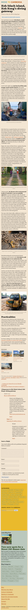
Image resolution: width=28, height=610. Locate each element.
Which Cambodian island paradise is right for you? (18, 359)
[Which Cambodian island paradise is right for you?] (18, 354)
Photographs (11, 504)
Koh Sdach (13, 377)
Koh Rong (4, 492)
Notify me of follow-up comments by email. (13, 473)
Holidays (4, 504)
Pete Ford (17, 14)
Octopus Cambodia (18, 137)
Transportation (18, 492)
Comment (4, 448)
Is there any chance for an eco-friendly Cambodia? (11, 384)
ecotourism (7, 377)
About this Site (5, 599)
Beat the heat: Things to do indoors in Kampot (13, 386)
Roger (8, 419)
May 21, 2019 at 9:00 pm (10, 395)
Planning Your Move (7, 589)
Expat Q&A (18, 494)
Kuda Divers (8, 137)
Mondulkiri (11, 490)
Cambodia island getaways (5, 358)
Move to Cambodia (11, 2)
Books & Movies (14, 497)
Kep (22, 490)
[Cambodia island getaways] (6, 354)
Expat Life (11, 492)
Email (3, 464)
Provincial (4, 490)
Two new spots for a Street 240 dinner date (13, 548)
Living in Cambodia (6, 592)
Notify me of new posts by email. (11, 474)
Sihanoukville (20, 502)
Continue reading (6, 561)
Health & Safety (5, 494)
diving (18, 377)
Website (3, 468)
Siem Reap (12, 502)
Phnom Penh (5, 502)
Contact (3, 601)
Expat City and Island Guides (9, 597)
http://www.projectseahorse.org (17, 414)
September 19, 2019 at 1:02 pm (14, 421)
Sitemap (3, 604)
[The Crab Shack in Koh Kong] (6, 366)
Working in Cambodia (7, 594)
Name (3, 459)
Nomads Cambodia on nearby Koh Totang (11, 340)
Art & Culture (5, 497)
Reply (11, 416)
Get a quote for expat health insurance (11, 17)
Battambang (9, 499)
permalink (3, 379)
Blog (2, 587)
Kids (3, 499)
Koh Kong (19, 376)
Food (17, 504)
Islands (15, 376)
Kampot (20, 28)
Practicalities (22, 497)
